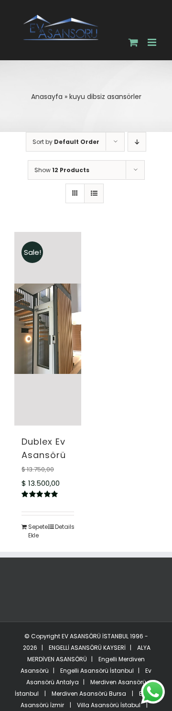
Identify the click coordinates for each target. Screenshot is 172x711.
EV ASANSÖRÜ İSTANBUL (95, 639)
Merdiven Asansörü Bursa (89, 697)
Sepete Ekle (37, 534)
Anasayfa (47, 100)
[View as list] (94, 196)
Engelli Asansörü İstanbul (97, 674)
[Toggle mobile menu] (153, 42)
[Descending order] (137, 145)
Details (64, 530)
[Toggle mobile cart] (133, 45)
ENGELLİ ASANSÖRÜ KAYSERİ (86, 651)
